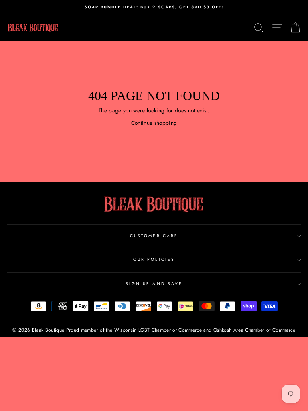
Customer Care (154, 236)
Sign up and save (154, 284)
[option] (154, 7)
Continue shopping (154, 123)
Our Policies (154, 259)
